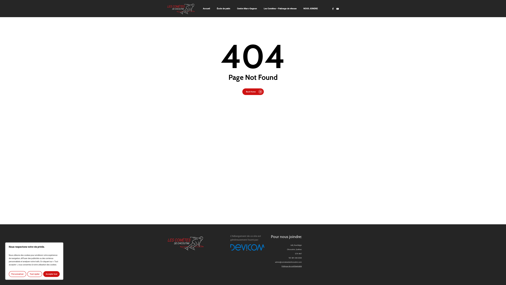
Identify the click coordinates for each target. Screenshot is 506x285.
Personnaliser (17, 274)
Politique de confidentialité (292, 266)
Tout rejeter (35, 274)
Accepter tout (51, 274)
